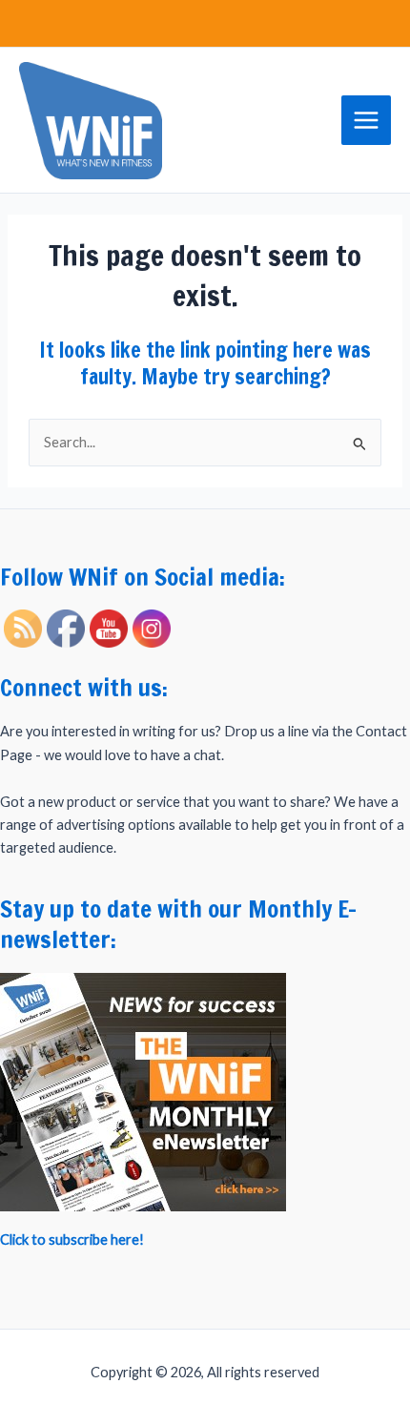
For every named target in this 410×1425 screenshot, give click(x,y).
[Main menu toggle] (366, 120)
